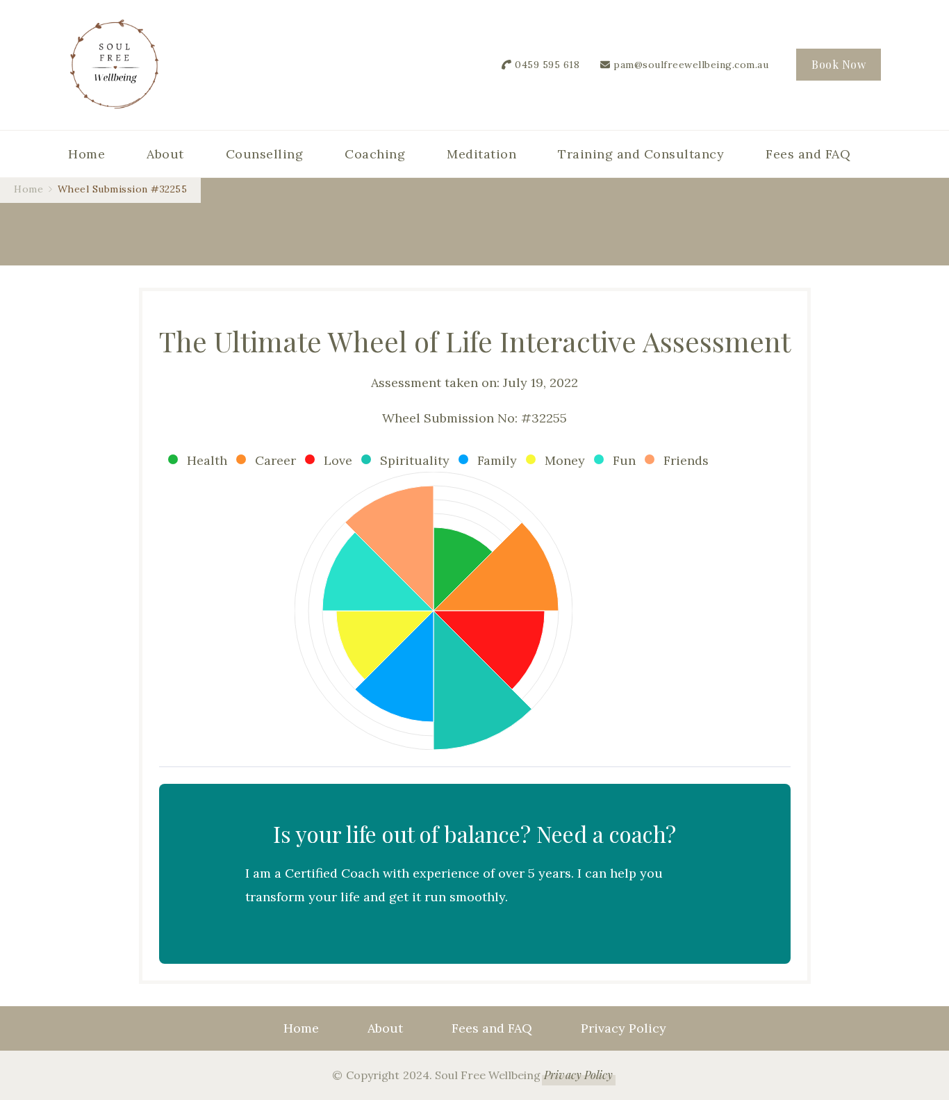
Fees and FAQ (808, 154)
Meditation (481, 154)
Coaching (375, 154)
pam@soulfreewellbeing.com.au (690, 64)
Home (86, 154)
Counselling (265, 154)
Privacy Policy (623, 1028)
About (165, 154)
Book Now (838, 64)
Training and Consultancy (641, 154)
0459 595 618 (547, 64)
